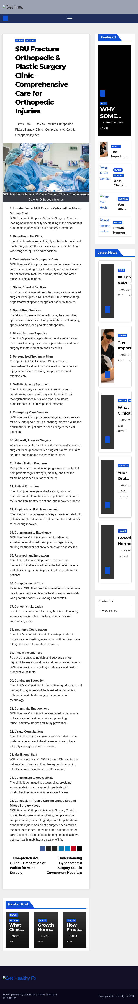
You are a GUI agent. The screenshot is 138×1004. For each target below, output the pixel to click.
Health (19, 40)
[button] (133, 18)
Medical (30, 40)
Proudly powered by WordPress (19, 994)
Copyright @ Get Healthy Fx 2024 (116, 996)
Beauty (116, 146)
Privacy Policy (107, 610)
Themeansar (9, 997)
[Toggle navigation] (70, 18)
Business (123, 199)
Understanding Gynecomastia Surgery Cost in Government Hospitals (64, 865)
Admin (124, 496)
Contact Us (105, 601)
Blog (103, 103)
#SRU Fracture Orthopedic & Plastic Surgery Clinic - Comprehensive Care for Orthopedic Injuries (45, 129)
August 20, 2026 (114, 122)
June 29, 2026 (129, 550)
